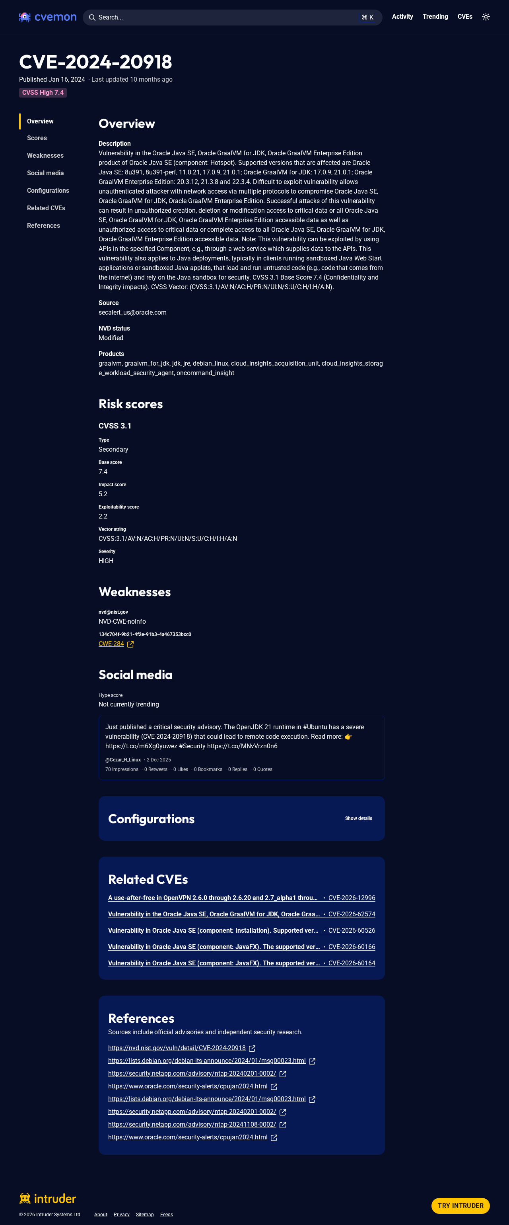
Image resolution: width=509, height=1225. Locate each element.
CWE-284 (111, 644)
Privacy (122, 1214)
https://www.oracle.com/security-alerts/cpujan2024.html (188, 1086)
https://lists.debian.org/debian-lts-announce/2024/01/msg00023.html (207, 1061)
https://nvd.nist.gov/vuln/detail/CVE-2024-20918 (177, 1048)
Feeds (166, 1214)
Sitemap (145, 1214)
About (100, 1214)
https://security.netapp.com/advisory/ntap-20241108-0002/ (192, 1124)
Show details (358, 818)
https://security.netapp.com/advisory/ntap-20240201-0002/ (192, 1073)
